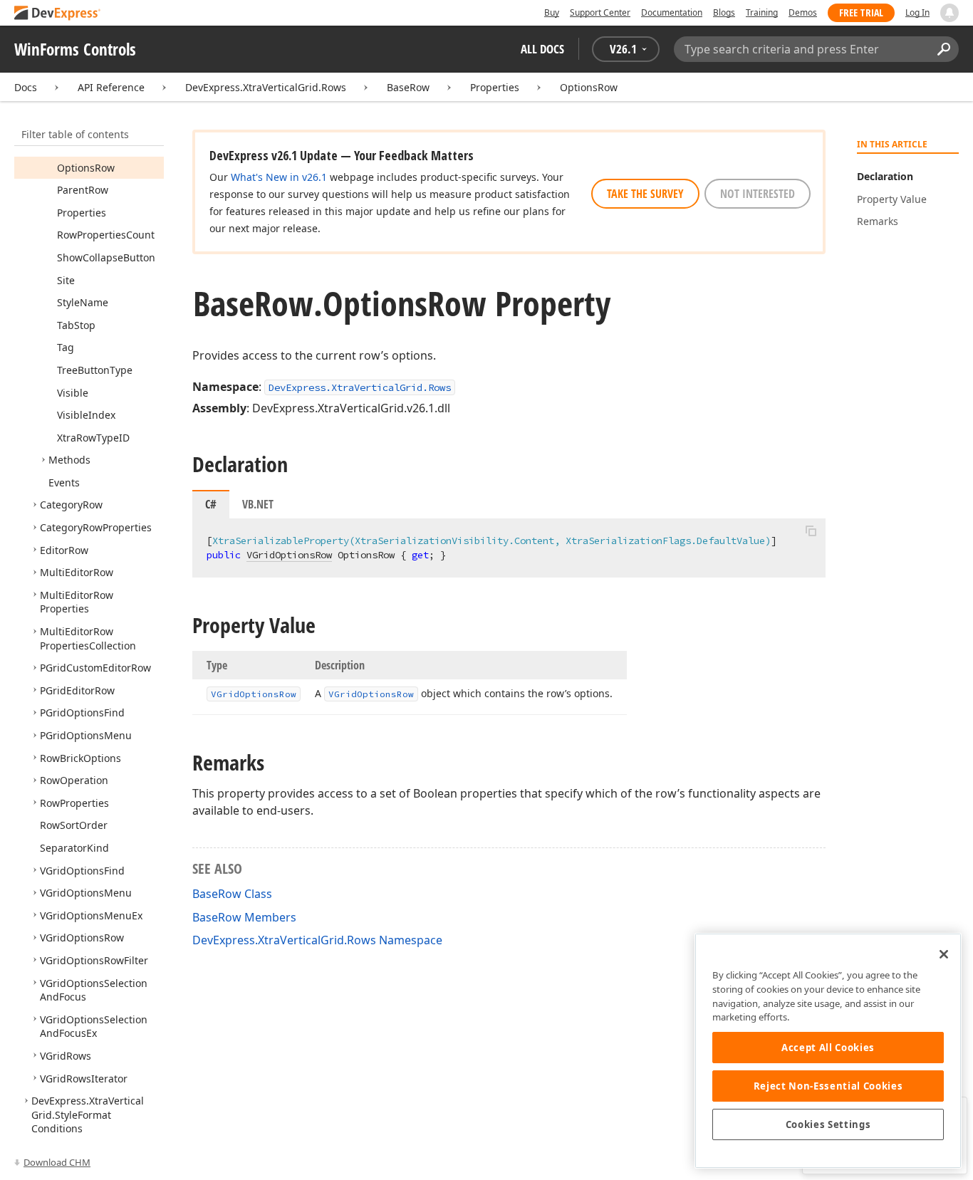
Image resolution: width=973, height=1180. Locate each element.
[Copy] (810, 530)
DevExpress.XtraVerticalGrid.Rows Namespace (317, 940)
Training (762, 12)
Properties (494, 87)
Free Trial (861, 12)
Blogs (724, 12)
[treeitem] (86, 167)
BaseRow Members (244, 917)
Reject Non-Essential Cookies (828, 1086)
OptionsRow (589, 87)
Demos (803, 12)
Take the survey (645, 194)
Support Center (600, 12)
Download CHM (57, 1162)
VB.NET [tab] (258, 504)
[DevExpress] (57, 14)
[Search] (943, 49)
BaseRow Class (232, 894)
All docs (542, 49)
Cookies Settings (828, 1124)
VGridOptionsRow (289, 554)
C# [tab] (211, 504)
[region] (828, 1051)
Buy (551, 12)
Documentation (671, 12)
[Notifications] (949, 13)
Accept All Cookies (828, 1047)
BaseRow (408, 87)
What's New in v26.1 (279, 177)
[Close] (943, 954)
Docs (25, 87)
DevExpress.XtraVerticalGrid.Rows (265, 87)
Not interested (757, 194)
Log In (917, 12)
